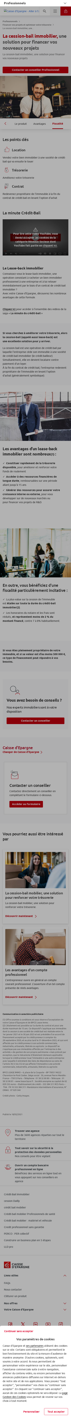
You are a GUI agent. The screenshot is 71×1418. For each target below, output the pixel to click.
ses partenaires (34, 1345)
